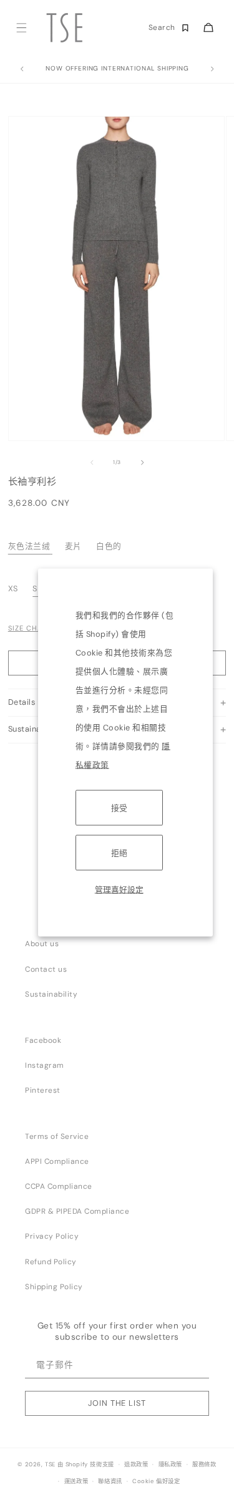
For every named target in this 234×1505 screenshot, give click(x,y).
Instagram (44, 1065)
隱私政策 (170, 1464)
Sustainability (51, 994)
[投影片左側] (91, 462)
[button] (20, 27)
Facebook (43, 1040)
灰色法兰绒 (29, 546)
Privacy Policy (52, 1236)
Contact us (46, 969)
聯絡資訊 (110, 1481)
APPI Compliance (57, 1161)
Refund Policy (51, 1262)
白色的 (109, 546)
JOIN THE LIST (116, 1403)
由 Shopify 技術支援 (85, 1464)
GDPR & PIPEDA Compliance (77, 1211)
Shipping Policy (54, 1287)
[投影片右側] (142, 462)
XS (14, 588)
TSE (50, 1464)
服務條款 (204, 1464)
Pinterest (43, 1090)
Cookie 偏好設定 (156, 1481)
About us (42, 944)
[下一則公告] (212, 69)
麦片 (73, 546)
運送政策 (76, 1481)
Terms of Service (57, 1136)
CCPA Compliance (58, 1186)
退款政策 (136, 1464)
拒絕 (119, 852)
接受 (119, 807)
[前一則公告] (22, 69)
